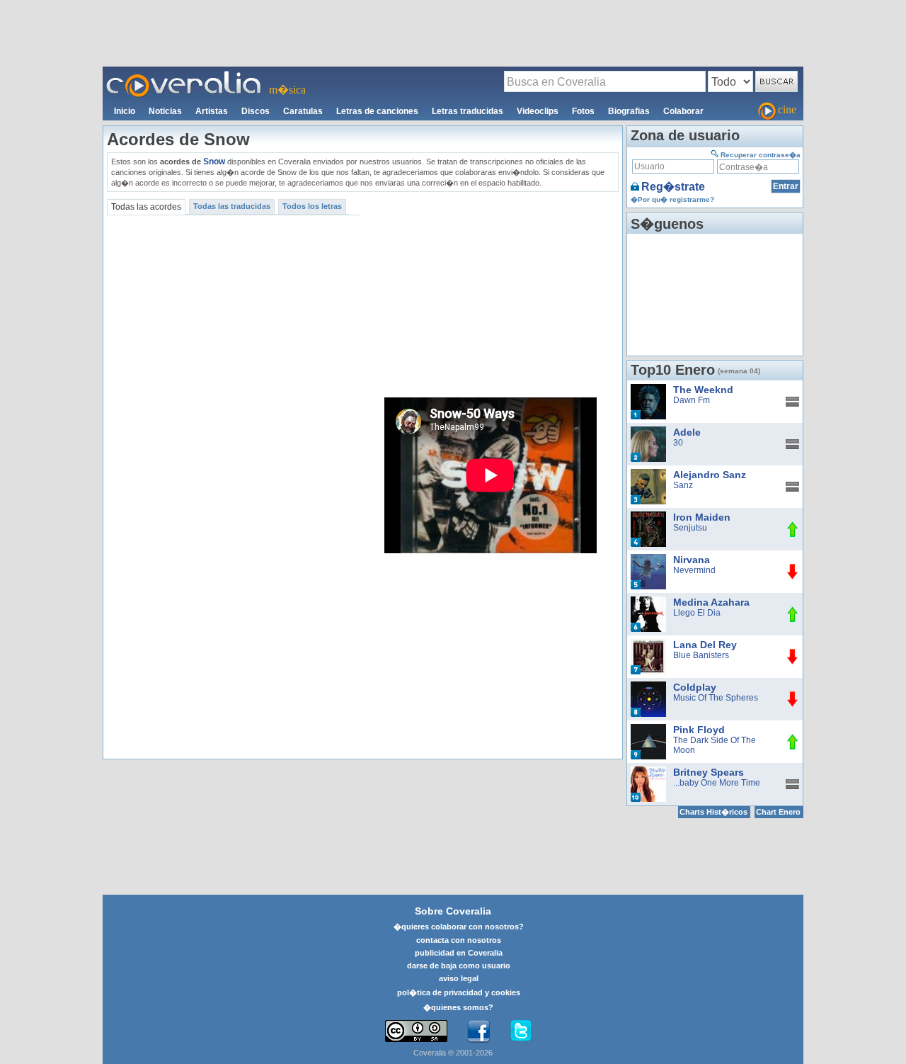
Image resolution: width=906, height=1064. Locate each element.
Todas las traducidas (231, 206)
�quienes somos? (458, 1007)
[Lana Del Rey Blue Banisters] (648, 644)
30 (678, 443)
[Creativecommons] (416, 1031)
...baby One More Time (716, 783)
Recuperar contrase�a (761, 155)
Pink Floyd (699, 729)
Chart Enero (778, 812)
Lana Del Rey (705, 644)
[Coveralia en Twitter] (521, 1031)
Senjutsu (690, 528)
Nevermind (694, 570)
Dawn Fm (691, 400)
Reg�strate (673, 187)
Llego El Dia (697, 613)
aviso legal (458, 978)
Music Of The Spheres (715, 698)
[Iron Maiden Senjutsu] (648, 516)
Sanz (683, 485)
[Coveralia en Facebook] (478, 1031)
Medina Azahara (711, 602)
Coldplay (694, 687)
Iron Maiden (701, 517)
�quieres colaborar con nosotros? (459, 926)
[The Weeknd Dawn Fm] (648, 389)
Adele (687, 432)
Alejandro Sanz (709, 474)
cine (787, 109)
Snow (214, 161)
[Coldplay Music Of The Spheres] (648, 686)
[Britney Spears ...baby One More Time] (648, 771)
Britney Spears (708, 772)
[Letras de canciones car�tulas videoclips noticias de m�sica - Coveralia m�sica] (184, 75)
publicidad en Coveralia (459, 953)
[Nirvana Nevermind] (648, 559)
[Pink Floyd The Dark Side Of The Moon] (648, 729)
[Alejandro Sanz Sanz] (648, 474)
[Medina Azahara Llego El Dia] (648, 601)
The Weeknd (703, 389)
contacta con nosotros (458, 940)
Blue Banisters (701, 655)
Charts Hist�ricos (713, 812)
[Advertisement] (453, 32)
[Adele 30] (648, 431)
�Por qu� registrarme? (672, 199)
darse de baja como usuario (458, 965)
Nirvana (691, 559)
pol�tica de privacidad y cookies (458, 992)
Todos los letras (312, 206)
